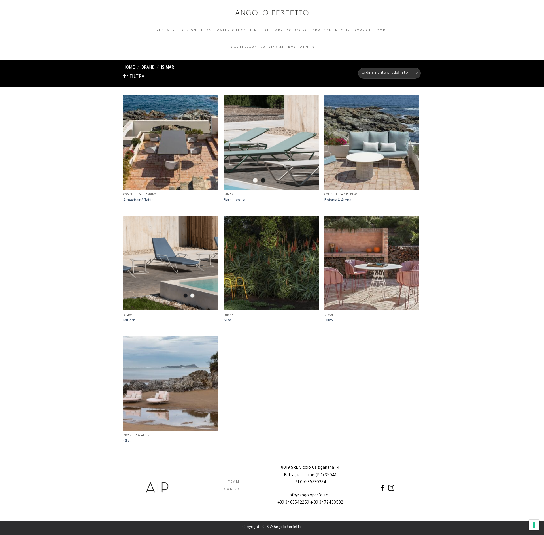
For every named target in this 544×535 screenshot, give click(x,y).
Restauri (166, 31)
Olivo (328, 321)
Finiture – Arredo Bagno (279, 31)
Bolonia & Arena (337, 201)
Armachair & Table (138, 201)
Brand (148, 68)
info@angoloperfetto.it (310, 496)
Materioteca (231, 31)
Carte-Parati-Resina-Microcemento (273, 48)
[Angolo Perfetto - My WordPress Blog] (272, 12)
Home (129, 68)
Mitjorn (129, 321)
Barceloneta (234, 201)
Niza (227, 321)
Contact (234, 489)
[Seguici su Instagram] (391, 488)
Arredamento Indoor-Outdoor (349, 31)
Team (206, 31)
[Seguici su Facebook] (382, 488)
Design (189, 31)
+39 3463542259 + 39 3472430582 (310, 503)
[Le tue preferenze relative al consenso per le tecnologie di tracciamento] (534, 525)
